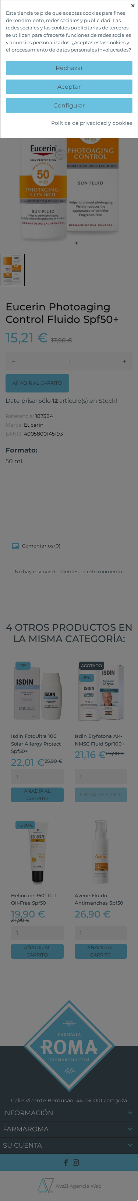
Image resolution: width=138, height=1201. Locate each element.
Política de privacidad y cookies (91, 123)
